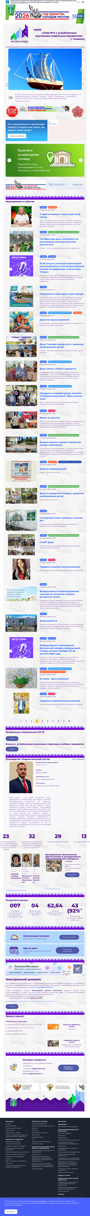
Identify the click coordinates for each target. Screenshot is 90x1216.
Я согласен (11, 1211)
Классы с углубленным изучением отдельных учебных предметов (17, 1135)
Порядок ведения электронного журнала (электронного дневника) (30, 1001)
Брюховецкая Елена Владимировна (27, 879)
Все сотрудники (78, 759)
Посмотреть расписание (67, 950)
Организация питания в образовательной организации (68, 1143)
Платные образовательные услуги (69, 1140)
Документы (61, 1135)
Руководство (62, 1146)
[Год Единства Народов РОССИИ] (37, 14)
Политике (18, 1205)
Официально (62, 1124)
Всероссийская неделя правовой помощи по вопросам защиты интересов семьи (59, 594)
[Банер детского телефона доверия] (44, 108)
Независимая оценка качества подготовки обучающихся (68, 1188)
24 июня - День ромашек (54, 678)
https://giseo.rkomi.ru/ (44, 987)
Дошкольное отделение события (60, 312)
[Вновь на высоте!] (21, 420)
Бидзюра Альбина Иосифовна (16, 876)
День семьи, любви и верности (58, 368)
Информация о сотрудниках (16, 890)
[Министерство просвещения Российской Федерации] (22, 1087)
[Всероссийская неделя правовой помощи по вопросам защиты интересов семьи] (21, 593)
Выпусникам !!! (48, 621)
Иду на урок (36, 1135)
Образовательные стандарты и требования (68, 1149)
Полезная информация (39, 1123)
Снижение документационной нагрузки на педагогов (15, 1166)
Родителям (52, 207)
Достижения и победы (13, 1132)
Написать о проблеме (17, 136)
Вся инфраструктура (52, 889)
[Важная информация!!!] (21, 471)
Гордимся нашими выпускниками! (60, 567)
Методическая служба (13, 1141)
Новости (35, 1128)
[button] (78, 2)
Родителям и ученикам (39, 1121)
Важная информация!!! (53, 469)
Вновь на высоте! (50, 417)
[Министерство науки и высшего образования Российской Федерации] (58, 1087)
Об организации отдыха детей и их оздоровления (43, 1151)
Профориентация (38, 1137)
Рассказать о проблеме (68, 1068)
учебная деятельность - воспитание (53, 671)
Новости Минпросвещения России (17, 1152)
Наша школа (10, 1121)
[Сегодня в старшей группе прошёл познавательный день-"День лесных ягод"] (21, 395)
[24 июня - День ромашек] (21, 678)
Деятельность (36, 1154)
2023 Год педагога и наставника (16, 1161)
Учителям (52, 256)
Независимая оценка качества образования (68, 1179)
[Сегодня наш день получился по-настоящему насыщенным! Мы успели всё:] (21, 241)
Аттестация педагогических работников (15, 1149)
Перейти (12, 738)
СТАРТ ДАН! (47, 542)
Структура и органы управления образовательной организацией (68, 1158)
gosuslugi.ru (32, 992)
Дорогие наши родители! (54, 319)
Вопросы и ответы (64, 1175)
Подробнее (72, 875)
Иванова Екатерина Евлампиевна (37, 879)
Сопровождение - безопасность (70, 462)
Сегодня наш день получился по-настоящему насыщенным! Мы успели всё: (59, 242)
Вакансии (9, 1159)
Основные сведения (64, 1133)
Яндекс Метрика (40, 1201)
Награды (52, 410)
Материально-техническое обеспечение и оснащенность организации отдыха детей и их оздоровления (42, 1159)
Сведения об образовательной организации (68, 1130)
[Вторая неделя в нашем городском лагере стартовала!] (21, 444)
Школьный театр (37, 1144)
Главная (43, 207)
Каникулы (35, 1130)
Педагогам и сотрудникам (14, 1139)
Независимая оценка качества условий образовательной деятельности (68, 1183)
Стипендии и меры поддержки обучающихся (68, 1169)
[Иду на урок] (14, 950)
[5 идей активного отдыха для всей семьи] (21, 216)
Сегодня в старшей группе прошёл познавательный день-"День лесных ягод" (61, 396)
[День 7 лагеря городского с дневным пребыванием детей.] (21, 346)
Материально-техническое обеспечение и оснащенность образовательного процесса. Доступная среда (68, 1164)
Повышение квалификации (15, 1156)
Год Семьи (9, 1163)
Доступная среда (37, 1168)
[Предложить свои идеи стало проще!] (21, 296)
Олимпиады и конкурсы (40, 1132)
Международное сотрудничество (69, 1152)
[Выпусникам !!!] (21, 623)
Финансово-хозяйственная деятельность (66, 1155)
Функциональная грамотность (15, 1154)
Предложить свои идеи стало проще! (62, 294)
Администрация (11, 1126)
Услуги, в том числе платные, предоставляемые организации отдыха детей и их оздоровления (42, 1165)
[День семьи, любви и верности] (21, 371)
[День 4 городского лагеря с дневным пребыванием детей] (21, 495)
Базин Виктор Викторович (47, 763)
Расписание (62, 1121)
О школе (8, 1123)
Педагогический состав (13, 1128)
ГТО (33, 1139)
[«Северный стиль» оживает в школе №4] (21, 520)
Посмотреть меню (69, 937)
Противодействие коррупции (68, 1126)
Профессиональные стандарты (16, 1146)
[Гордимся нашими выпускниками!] (21, 569)
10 (69, 721)
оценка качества (63, 1191)
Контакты (61, 1194)
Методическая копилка (13, 1144)
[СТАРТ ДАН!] (21, 544)
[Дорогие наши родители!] (21, 322)
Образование (62, 1138)
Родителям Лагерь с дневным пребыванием (63, 232)
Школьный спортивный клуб (41, 1141)
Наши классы (10, 1130)
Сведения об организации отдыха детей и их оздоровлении (43, 1147)
